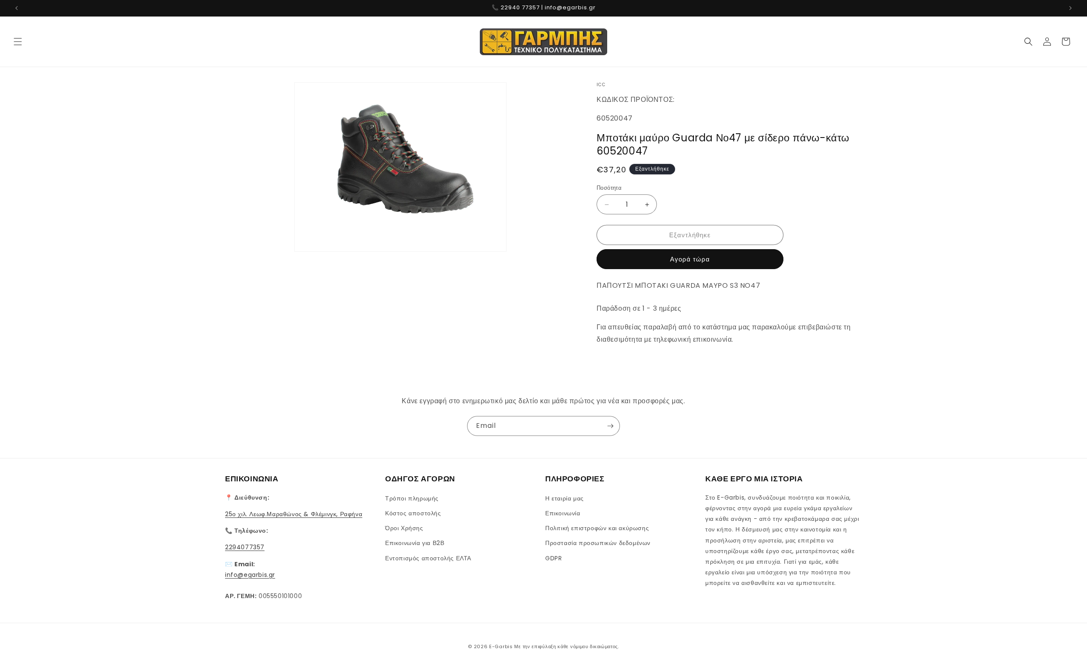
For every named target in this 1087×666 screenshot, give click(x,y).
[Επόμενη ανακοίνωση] (1070, 8)
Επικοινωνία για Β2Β (414, 543)
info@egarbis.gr (250, 574)
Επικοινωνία (562, 513)
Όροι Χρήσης (404, 527)
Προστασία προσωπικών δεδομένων (598, 543)
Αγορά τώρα (690, 259)
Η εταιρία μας (564, 498)
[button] (17, 41)
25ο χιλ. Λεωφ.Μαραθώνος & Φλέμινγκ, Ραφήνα (293, 513)
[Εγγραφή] (610, 426)
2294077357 (245, 547)
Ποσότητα (609, 188)
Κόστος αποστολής (413, 513)
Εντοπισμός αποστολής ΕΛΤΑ (428, 558)
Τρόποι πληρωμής (412, 498)
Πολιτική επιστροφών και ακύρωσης (597, 527)
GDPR (553, 558)
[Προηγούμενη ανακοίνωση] (16, 8)
